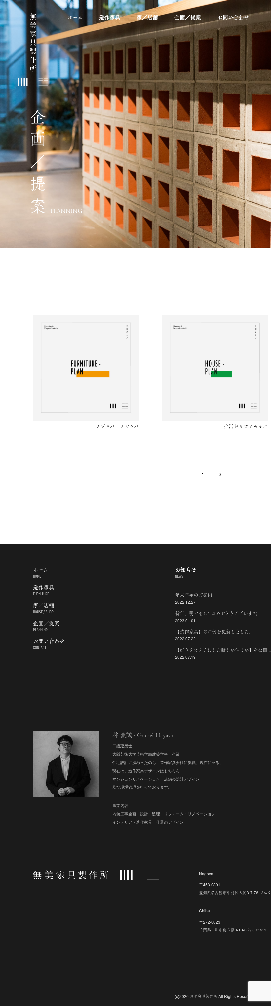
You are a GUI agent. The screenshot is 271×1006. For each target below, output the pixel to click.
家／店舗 (147, 17)
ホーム (75, 17)
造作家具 (109, 17)
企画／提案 (187, 17)
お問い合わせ (233, 17)
